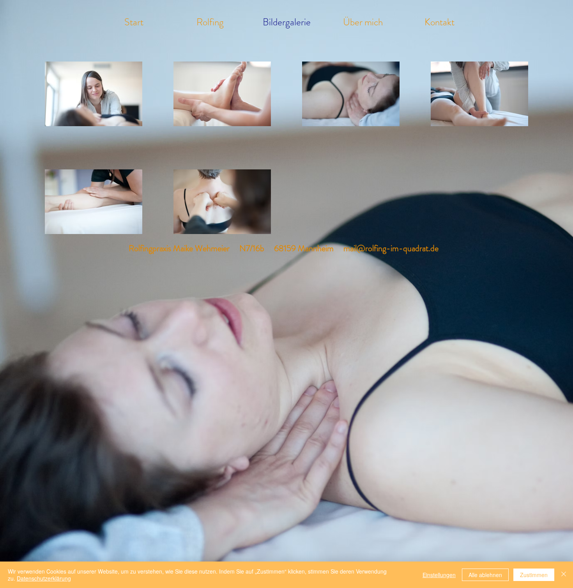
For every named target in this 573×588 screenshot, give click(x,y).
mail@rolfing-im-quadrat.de (391, 248)
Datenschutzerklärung (44, 578)
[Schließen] (563, 575)
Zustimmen (534, 575)
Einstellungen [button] (439, 575)
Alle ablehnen (485, 575)
